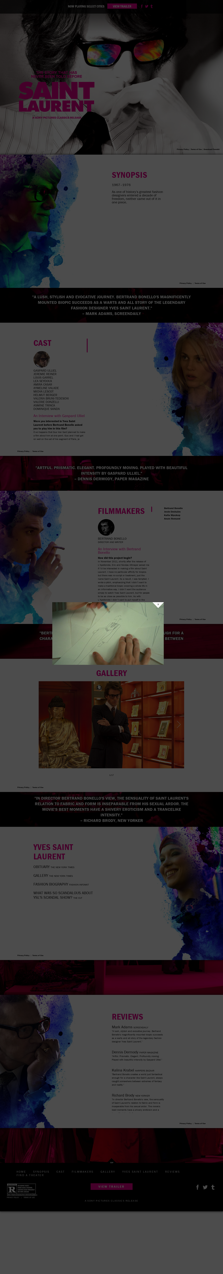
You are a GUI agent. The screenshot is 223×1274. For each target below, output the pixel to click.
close (158, 605)
